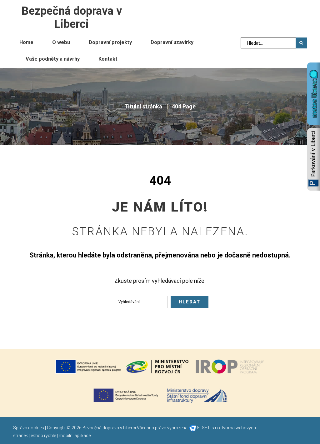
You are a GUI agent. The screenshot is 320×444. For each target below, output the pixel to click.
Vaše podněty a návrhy (53, 59)
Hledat (189, 302)
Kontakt (108, 59)
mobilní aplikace (75, 435)
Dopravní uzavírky (172, 42)
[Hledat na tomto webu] (301, 42)
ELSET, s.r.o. (208, 427)
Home (26, 42)
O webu (61, 42)
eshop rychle (43, 435)
